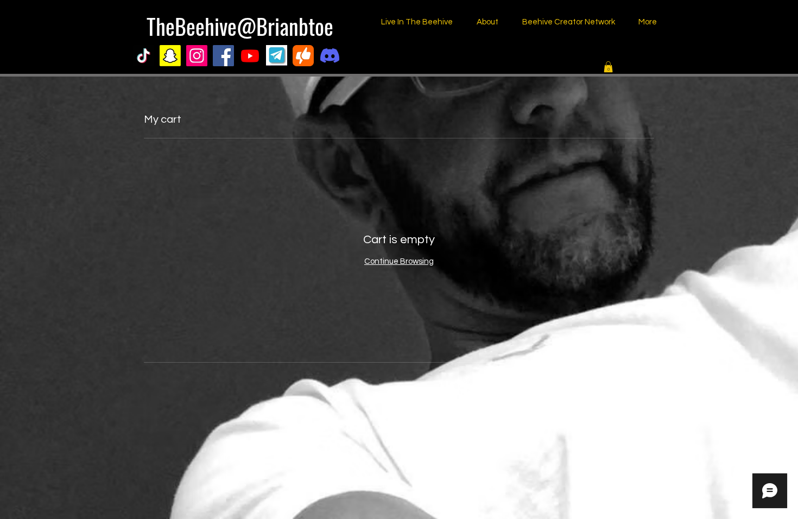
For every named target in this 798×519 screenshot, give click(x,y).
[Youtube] (250, 55)
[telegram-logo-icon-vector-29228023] (276, 55)
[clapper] (303, 55)
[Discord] (329, 55)
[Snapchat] (170, 55)
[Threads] (356, 55)
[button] (608, 66)
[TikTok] (143, 55)
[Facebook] (223, 55)
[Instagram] (196, 55)
